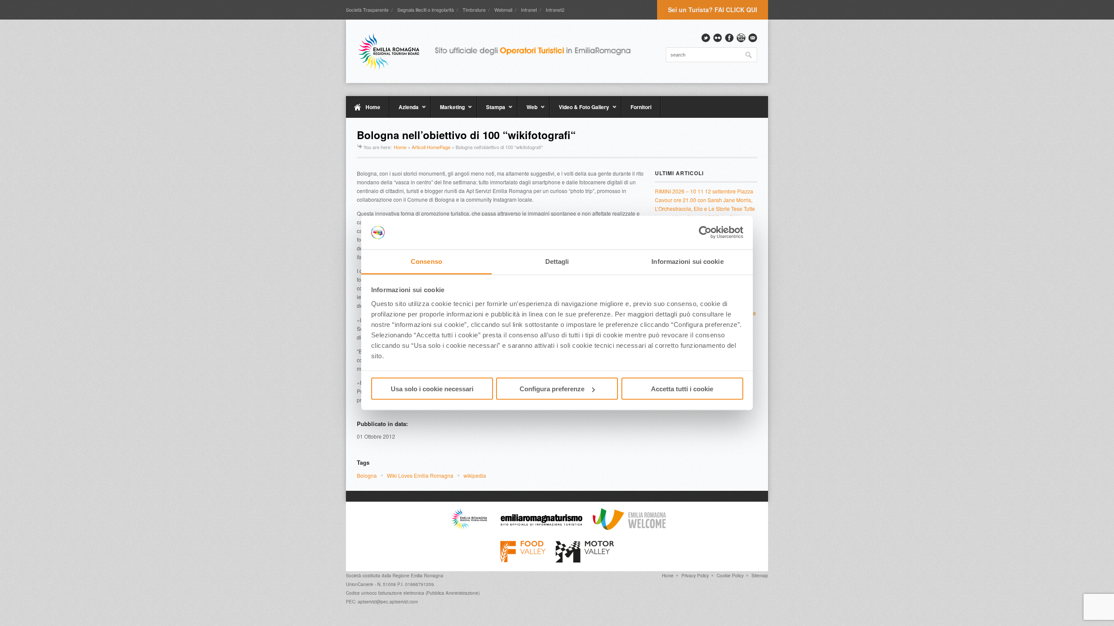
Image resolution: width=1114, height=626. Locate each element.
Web (527, 110)
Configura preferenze (552, 389)
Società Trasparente (367, 9)
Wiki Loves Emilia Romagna (420, 475)
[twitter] (705, 37)
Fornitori (641, 107)
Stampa (491, 110)
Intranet (529, 9)
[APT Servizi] (500, 51)
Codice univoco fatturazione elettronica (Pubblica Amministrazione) (413, 593)
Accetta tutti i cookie (682, 389)
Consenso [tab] (426, 261)
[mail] (752, 37)
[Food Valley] (523, 560)
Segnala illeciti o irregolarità (425, 9)
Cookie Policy (730, 576)
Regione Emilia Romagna (418, 576)
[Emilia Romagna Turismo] (541, 527)
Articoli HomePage (431, 146)
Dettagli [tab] (557, 261)
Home (373, 107)
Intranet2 (555, 9)
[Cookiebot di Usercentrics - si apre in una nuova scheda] (705, 232)
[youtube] (741, 37)
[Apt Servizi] (469, 527)
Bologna (367, 475)
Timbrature (474, 9)
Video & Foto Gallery (579, 110)
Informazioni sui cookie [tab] (687, 261)
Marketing (448, 110)
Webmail (503, 9)
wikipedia (474, 475)
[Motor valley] (584, 560)
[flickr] (717, 37)
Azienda (404, 110)
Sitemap (760, 576)
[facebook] (729, 37)
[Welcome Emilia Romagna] (629, 527)
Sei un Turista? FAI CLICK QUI (712, 9)
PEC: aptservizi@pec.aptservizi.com (382, 602)
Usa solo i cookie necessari (432, 389)
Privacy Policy (695, 576)
